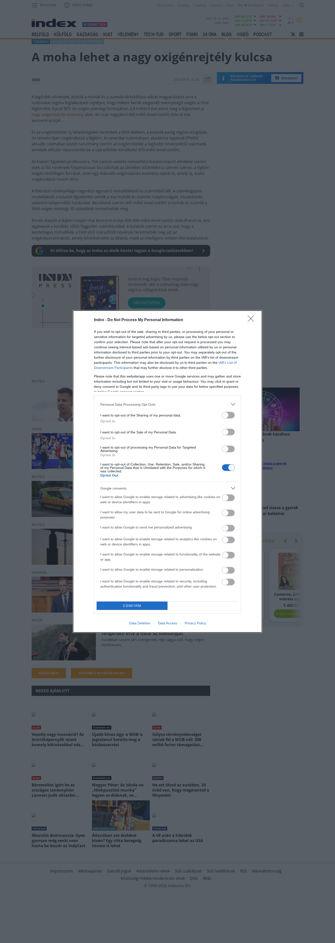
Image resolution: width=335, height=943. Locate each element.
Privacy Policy (195, 623)
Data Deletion (139, 623)
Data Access (167, 623)
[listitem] (167, 404)
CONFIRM (132, 606)
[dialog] (167, 471)
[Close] (252, 320)
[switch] (228, 415)
